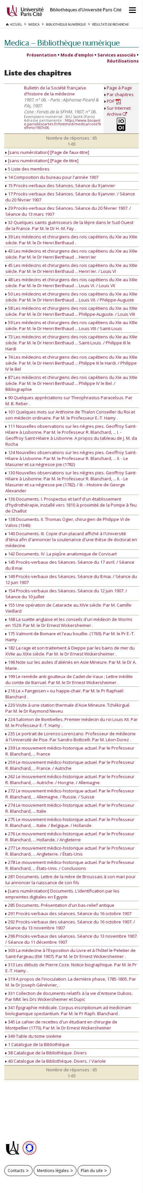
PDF (111, 101)
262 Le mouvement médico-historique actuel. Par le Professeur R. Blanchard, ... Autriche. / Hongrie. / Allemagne (69, 779)
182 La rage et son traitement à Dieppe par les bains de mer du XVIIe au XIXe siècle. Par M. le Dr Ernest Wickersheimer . (70, 651)
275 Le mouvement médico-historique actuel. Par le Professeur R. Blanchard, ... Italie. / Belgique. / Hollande (69, 822)
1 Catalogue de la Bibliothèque (38, 1044)
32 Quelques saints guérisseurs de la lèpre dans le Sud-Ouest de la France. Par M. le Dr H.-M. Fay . (69, 225)
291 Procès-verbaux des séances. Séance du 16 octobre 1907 (69, 913)
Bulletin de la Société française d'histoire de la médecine (55, 91)
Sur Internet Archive (119, 111)
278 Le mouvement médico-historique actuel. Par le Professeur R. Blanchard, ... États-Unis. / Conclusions (69, 865)
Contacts (16, 1170)
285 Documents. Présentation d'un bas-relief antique (60, 905)
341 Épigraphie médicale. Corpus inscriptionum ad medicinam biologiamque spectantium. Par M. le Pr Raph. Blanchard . (68, 1010)
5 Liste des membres (28, 169)
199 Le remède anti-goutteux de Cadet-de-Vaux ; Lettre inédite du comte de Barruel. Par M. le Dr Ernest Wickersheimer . (69, 679)
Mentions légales (53, 1170)
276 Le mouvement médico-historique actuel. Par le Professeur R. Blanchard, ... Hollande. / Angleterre (69, 837)
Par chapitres (120, 94)
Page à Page (119, 88)
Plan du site (92, 1170)
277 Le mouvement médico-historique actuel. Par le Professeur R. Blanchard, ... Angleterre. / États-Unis (69, 851)
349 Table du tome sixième (34, 1036)
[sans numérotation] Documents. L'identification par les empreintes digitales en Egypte (62, 894)
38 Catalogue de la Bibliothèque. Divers (47, 1053)
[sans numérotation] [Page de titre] (42, 161)
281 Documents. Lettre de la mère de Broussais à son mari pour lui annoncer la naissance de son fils (70, 880)
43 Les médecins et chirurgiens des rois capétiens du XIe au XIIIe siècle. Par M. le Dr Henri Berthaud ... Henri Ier (71, 254)
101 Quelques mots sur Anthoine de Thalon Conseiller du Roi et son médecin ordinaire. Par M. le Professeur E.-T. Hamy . (70, 415)
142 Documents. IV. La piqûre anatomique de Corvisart (62, 554)
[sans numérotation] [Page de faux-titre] (48, 152)
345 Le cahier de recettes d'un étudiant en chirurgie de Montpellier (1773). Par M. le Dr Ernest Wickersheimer (61, 1025)
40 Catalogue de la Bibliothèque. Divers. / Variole (56, 1061)
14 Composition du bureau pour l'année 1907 (52, 177)
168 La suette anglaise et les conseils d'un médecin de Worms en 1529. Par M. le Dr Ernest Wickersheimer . (68, 622)
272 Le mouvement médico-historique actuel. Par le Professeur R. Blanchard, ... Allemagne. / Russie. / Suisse (69, 794)
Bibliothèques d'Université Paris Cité (85, 9)
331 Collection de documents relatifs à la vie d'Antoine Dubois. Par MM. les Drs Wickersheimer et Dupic (69, 996)
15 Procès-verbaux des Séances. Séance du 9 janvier (61, 185)
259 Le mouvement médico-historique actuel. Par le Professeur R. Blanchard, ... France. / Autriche (69, 765)
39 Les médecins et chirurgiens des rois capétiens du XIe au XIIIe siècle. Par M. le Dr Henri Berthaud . (71, 240)
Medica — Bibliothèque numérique (62, 42)
